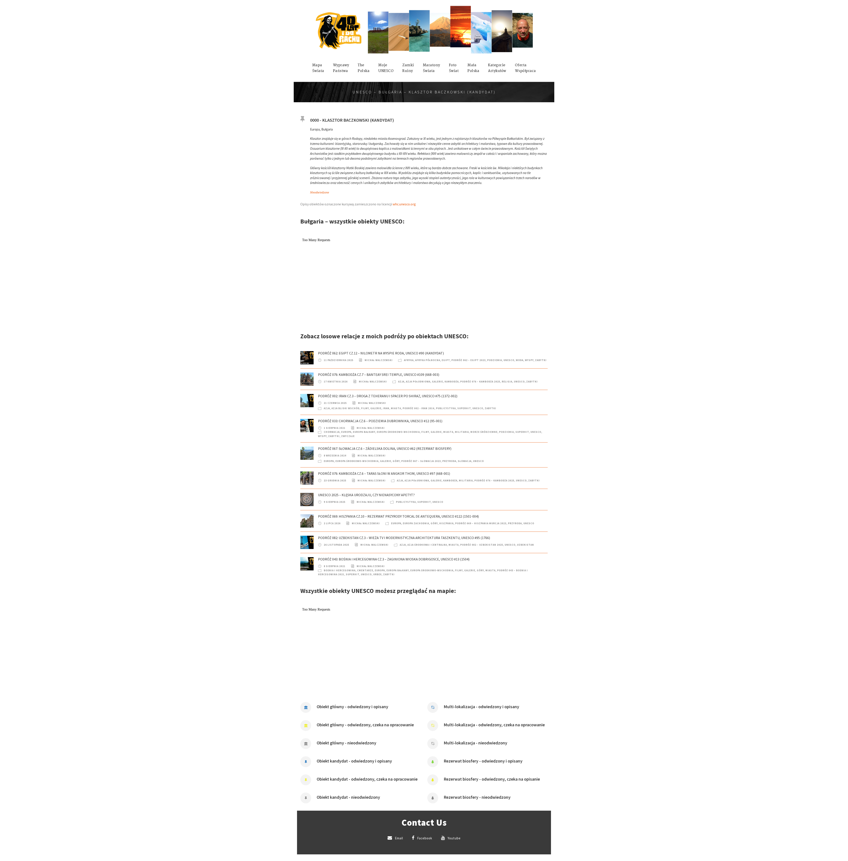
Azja (401, 381)
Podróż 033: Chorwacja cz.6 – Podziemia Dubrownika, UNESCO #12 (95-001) (380, 421)
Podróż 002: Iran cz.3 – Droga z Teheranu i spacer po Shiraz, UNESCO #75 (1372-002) (387, 396)
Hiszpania (446, 523)
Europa (346, 431)
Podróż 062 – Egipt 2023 (468, 360)
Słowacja (464, 461)
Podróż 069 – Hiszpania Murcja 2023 (480, 523)
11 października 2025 (338, 360)
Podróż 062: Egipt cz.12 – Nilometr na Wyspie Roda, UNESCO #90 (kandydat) (381, 353)
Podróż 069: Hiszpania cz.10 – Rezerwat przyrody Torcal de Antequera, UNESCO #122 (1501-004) (398, 516)
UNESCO (509, 360)
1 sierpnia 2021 (334, 428)
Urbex (377, 574)
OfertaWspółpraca (525, 68)
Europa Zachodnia (416, 523)
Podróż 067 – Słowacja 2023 (421, 461)
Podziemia (494, 360)
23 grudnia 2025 (335, 480)
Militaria (462, 431)
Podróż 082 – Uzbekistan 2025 (481, 544)
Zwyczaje (348, 436)
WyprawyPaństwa (341, 68)
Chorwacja (332, 431)
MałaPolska (473, 68)
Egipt (446, 360)
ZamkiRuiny (408, 68)
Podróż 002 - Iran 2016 (418, 408)
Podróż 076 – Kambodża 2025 (480, 381)
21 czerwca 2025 (335, 403)
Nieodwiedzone (319, 192)
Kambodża (452, 381)
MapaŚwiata (318, 68)
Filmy (365, 408)
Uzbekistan (525, 544)
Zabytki (541, 360)
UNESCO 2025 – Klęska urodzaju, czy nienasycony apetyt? (366, 495)
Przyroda (449, 461)
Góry (396, 461)
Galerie (437, 381)
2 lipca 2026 (332, 523)
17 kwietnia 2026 (336, 381)
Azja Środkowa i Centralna (427, 544)
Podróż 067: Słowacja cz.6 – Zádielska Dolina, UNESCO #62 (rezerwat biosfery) (384, 448)
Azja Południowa (418, 381)
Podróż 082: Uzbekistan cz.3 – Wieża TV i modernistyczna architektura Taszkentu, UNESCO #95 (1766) (404, 538)
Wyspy (529, 360)
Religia (507, 381)
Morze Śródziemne (484, 431)
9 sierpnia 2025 (334, 501)
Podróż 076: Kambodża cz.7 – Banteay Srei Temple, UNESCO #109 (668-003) (378, 374)
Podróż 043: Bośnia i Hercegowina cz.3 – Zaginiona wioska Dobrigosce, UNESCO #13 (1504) (393, 559)
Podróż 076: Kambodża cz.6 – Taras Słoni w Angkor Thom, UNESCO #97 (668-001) (384, 473)
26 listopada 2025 (336, 544)
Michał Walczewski (379, 360)
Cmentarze (365, 570)
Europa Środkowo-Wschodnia (398, 431)
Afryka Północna (427, 360)
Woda (519, 360)
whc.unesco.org (404, 204)
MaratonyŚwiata (431, 68)
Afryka (409, 360)
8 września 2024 (335, 455)
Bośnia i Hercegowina (340, 570)
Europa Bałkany (364, 431)
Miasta (396, 408)
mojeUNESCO (386, 68)
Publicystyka (446, 408)
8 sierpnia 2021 (334, 566)
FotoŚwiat (454, 68)
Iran (386, 408)
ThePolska (363, 68)
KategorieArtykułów (497, 68)
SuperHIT (464, 408)
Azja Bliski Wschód (345, 408)
